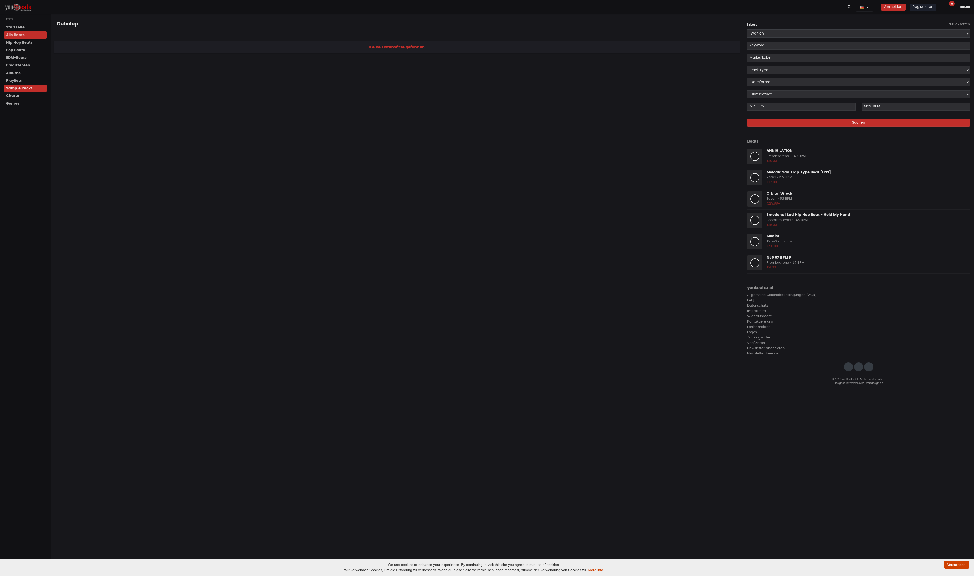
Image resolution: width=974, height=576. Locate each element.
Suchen (858, 122)
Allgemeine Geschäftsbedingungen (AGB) (782, 295)
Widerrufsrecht (759, 316)
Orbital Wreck (779, 193)
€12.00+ (773, 182)
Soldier (773, 236)
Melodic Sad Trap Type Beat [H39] (799, 172)
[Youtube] (868, 366)
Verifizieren (756, 343)
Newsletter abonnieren (766, 348)
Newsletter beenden (763, 353)
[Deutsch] (862, 7)
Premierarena (778, 156)
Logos (752, 332)
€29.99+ (773, 203)
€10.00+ (773, 161)
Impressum (756, 311)
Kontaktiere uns (760, 321)
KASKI (771, 177)
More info (595, 570)
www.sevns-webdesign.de (866, 383)
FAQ (750, 300)
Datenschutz (757, 305)
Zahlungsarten (759, 337)
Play (755, 156)
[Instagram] (848, 366)
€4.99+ (772, 267)
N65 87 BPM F (779, 257)
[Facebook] (858, 366)
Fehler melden (758, 327)
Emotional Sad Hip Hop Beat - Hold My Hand (808, 215)
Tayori (771, 198)
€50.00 (772, 246)
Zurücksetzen (959, 24)
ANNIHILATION (780, 151)
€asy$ (772, 241)
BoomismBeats (779, 220)
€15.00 (772, 225)
